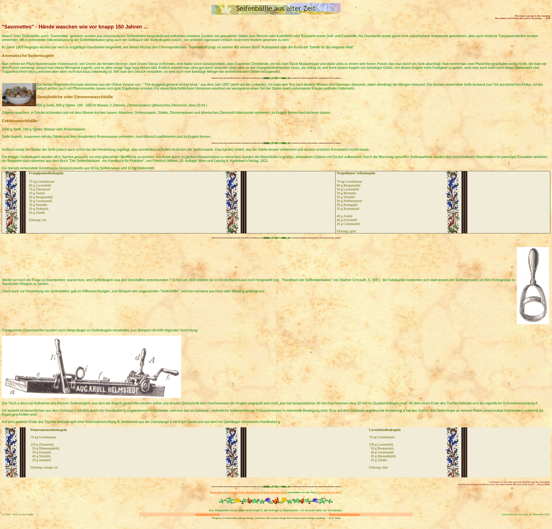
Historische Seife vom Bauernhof (243, 492)
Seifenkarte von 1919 (329, 492)
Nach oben (217, 492)
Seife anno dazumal (274, 492)
